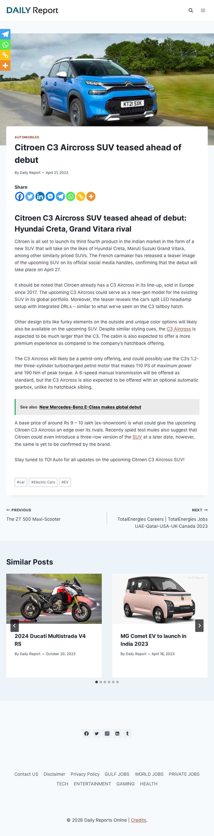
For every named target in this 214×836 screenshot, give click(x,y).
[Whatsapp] (70, 196)
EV (65, 482)
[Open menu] (203, 10)
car (21, 482)
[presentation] (54, 599)
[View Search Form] (190, 10)
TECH (62, 783)
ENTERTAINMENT (92, 783)
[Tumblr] (127, 733)
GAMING (125, 783)
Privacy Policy (85, 774)
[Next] (199, 625)
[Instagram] (107, 733)
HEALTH (149, 783)
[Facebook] (19, 196)
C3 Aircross (179, 328)
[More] (91, 196)
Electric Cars (43, 482)
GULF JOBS (117, 774)
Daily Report (30, 172)
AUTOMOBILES (27, 137)
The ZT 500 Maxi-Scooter (33, 515)
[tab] (96, 682)
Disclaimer (54, 774)
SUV (137, 437)
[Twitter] (29, 196)
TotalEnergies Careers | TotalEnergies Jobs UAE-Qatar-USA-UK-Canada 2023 (162, 518)
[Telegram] (60, 196)
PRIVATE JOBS (184, 774)
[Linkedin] (40, 196)
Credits (138, 820)
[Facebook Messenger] (50, 196)
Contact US (26, 774)
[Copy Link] (80, 196)
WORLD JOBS (149, 774)
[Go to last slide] (14, 625)
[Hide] (2, 76)
